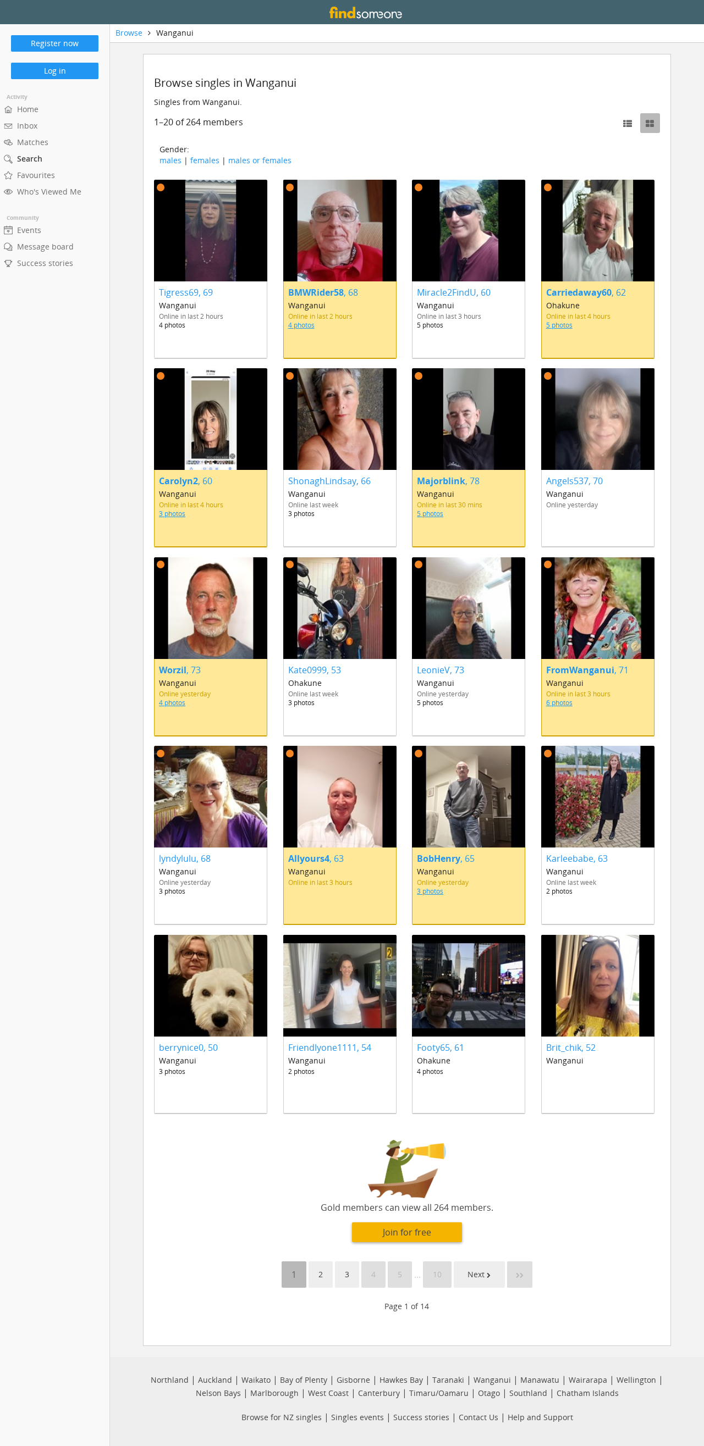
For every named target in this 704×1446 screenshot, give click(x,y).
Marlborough (274, 1393)
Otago (489, 1393)
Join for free (407, 1232)
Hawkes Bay (401, 1380)
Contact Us (478, 1417)
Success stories (421, 1417)
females (204, 160)
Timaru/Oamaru (439, 1393)
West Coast (328, 1393)
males (171, 160)
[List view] (627, 123)
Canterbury (379, 1393)
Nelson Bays (218, 1393)
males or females (260, 160)
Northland (170, 1380)
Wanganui (492, 1380)
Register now (55, 43)
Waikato (256, 1380)
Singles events (357, 1417)
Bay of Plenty (303, 1380)
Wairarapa (588, 1380)
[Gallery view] (650, 123)
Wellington (636, 1380)
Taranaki (448, 1380)
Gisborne (353, 1380)
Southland (528, 1393)
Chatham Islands (588, 1393)
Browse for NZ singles (281, 1417)
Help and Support (540, 1417)
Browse (129, 32)
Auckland (215, 1380)
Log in (55, 70)
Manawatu (539, 1380)
